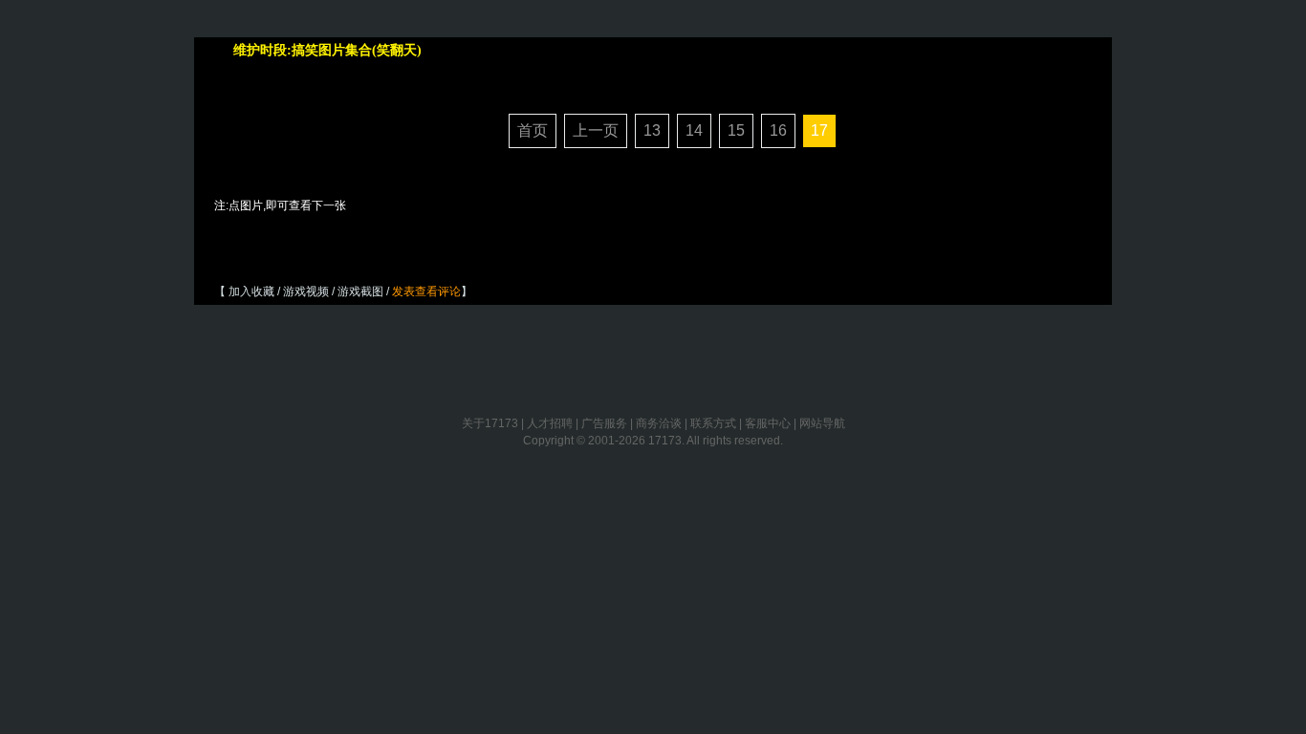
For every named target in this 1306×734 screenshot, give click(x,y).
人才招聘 (550, 423)
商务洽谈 (659, 423)
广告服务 (604, 423)
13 (652, 130)
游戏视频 (306, 291)
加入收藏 (251, 291)
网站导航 (822, 423)
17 (819, 130)
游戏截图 (360, 291)
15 (736, 130)
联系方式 (713, 423)
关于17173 (490, 423)
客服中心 (768, 423)
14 (694, 130)
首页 (532, 130)
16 (778, 130)
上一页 (596, 130)
